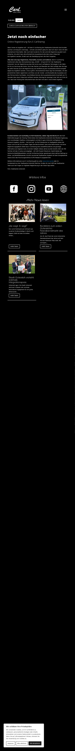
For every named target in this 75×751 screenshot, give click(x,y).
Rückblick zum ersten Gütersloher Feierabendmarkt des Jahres (51, 229)
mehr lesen (14, 246)
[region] (24, 735)
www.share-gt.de (48, 161)
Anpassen (11, 743)
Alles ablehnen (21, 743)
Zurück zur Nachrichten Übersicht (22, 26)
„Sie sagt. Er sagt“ (18, 225)
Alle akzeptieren (35, 743)
